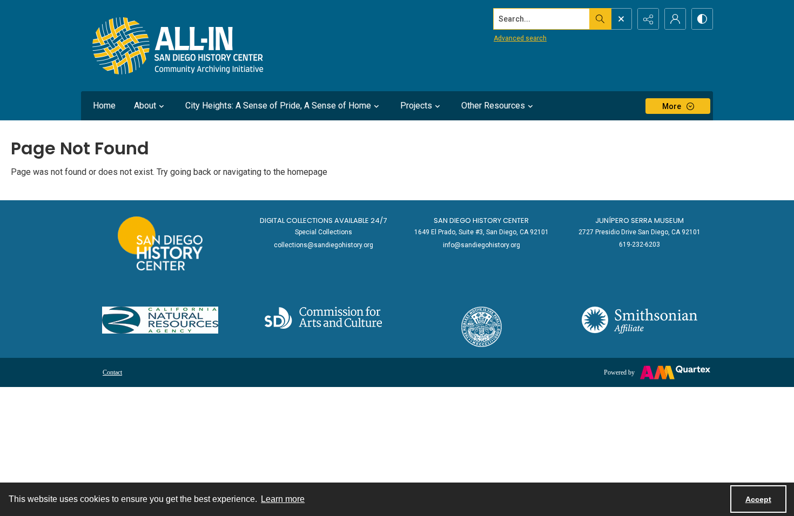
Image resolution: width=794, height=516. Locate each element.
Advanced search (520, 38)
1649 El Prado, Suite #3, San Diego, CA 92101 (481, 232)
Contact (112, 372)
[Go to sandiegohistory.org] (160, 243)
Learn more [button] (283, 499)
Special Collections (323, 232)
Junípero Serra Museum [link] (639, 220)
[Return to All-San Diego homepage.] (178, 45)
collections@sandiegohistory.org (323, 245)
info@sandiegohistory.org (481, 245)
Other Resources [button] (493, 105)
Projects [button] (416, 105)
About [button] (145, 105)
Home (104, 105)
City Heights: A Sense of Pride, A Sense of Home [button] (278, 105)
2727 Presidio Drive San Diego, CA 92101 (639, 232)
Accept (758, 499)
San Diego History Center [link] (481, 220)
